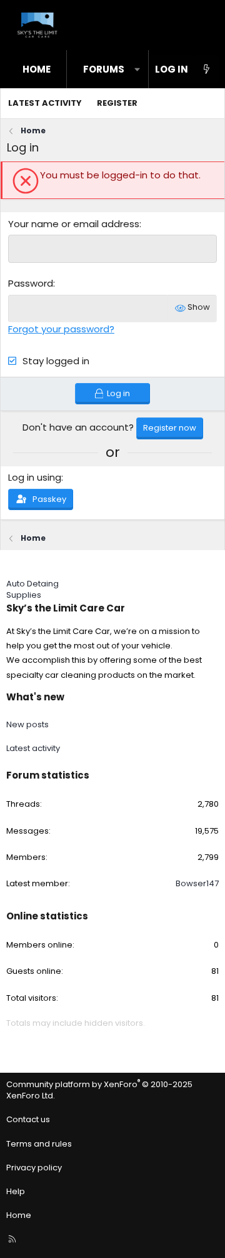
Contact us (28, 1119)
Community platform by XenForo (99, 1090)
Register (117, 103)
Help (15, 1191)
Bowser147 (197, 883)
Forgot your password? (61, 328)
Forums (103, 69)
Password (30, 283)
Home (36, 69)
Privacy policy (34, 1168)
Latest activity (45, 103)
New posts (27, 724)
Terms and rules (39, 1144)
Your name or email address (73, 223)
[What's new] (206, 69)
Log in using (34, 477)
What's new (35, 696)
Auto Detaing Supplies (32, 589)
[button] (137, 69)
